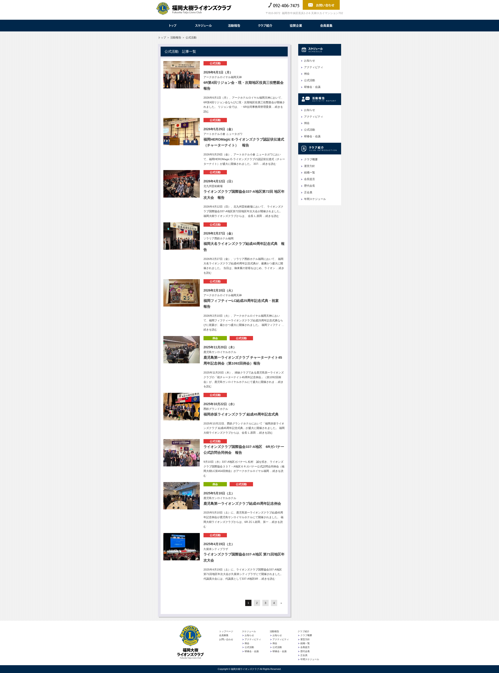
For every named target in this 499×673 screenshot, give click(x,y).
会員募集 (326, 25)
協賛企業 (295, 25)
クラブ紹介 (265, 25)
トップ (172, 25)
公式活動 (215, 63)
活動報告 (234, 25)
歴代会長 (309, 185)
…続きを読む (267, 163)
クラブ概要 (311, 159)
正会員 (308, 192)
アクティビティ (313, 67)
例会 (215, 338)
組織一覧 (309, 172)
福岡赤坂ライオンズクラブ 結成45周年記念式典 (241, 414)
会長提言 (309, 179)
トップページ (226, 631)
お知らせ (309, 60)
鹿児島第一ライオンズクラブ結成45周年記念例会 (242, 503)
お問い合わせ (226, 639)
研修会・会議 (312, 86)
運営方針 (309, 166)
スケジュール (203, 25)
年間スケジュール (315, 199)
